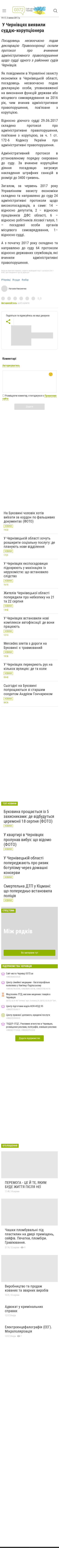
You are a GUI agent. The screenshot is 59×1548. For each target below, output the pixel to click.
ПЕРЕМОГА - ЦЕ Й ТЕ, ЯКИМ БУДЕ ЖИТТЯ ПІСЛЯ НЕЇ (25, 1184)
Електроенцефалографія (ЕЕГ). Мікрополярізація (28, 1329)
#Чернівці (6, 280)
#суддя (16, 280)
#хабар (25, 280)
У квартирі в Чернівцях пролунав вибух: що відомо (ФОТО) (27, 839)
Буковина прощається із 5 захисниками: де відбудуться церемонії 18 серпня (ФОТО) (29, 816)
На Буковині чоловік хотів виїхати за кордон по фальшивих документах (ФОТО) (29, 517)
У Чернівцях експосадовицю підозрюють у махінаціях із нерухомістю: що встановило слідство (26, 569)
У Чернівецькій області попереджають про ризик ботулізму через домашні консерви (26, 865)
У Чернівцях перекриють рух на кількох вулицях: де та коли (28, 666)
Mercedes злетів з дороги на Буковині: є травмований (25, 645)
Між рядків (18, 931)
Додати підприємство (29, 1038)
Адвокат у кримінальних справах (24, 1309)
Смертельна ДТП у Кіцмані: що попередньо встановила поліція (28, 891)
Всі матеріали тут (29, 952)
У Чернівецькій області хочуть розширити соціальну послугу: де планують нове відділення (29, 542)
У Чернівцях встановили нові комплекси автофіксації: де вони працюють (29, 622)
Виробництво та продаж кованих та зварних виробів (26, 1288)
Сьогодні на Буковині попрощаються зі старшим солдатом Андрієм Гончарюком (28, 689)
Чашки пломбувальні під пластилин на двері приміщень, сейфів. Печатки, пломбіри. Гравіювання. (29, 1236)
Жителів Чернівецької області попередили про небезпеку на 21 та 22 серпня (29, 597)
